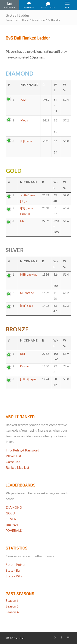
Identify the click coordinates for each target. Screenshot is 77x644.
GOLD (13, 170)
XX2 (23, 99)
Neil (22, 353)
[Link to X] (55, 637)
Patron (24, 366)
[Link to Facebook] (61, 637)
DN (22, 221)
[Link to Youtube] (68, 637)
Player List (13, 456)
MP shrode (27, 293)
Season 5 (12, 606)
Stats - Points (15, 565)
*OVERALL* (14, 530)
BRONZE (17, 329)
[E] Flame (26, 141)
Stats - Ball (13, 570)
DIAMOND (19, 73)
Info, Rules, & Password (22, 450)
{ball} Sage (26, 305)
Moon (24, 120)
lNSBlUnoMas (28, 274)
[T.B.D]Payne (28, 379)
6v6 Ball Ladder (17, 15)
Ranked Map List (17, 467)
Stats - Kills (14, 576)
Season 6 (12, 600)
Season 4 (12, 612)
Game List (13, 462)
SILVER (15, 250)
